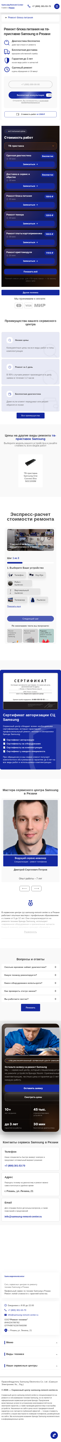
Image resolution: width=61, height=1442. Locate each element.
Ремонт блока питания (19, 195)
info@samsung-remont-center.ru (23, 1216)
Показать (30, 1007)
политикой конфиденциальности (34, 102)
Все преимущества (30, 415)
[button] (25, 888)
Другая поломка (30, 292)
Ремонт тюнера (15, 214)
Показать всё (30, 271)
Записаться (29, 164)
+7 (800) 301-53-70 (41, 6)
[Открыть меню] (57, 6)
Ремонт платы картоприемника (24, 233)
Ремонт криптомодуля (19, 252)
